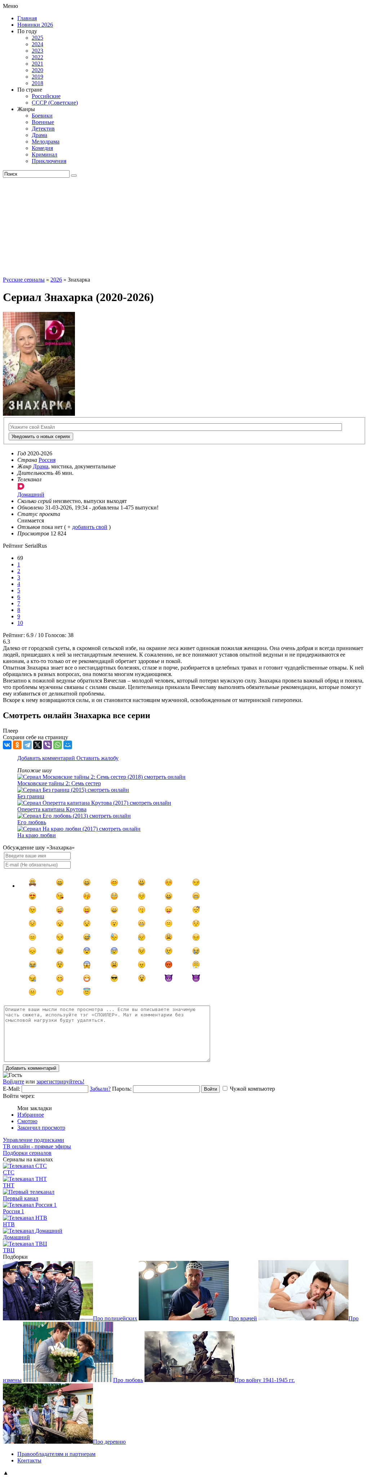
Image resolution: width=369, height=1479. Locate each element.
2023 (37, 51)
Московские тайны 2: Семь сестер (59, 783)
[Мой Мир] (67, 745)
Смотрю (27, 1121)
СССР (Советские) (55, 103)
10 (20, 623)
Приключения (49, 161)
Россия (47, 460)
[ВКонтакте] (7, 745)
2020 (37, 70)
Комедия (42, 148)
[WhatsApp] (57, 745)
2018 (37, 83)
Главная (27, 18)
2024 (37, 44)
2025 (37, 38)
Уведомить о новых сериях (41, 436)
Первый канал (20, 1198)
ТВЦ (9, 1250)
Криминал (44, 154)
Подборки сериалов (27, 1153)
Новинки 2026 (35, 25)
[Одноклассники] (17, 745)
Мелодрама (45, 141)
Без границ (30, 796)
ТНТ (8, 1185)
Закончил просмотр (41, 1128)
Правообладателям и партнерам (56, 1454)
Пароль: (122, 1089)
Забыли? (100, 1089)
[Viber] (47, 745)
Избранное (30, 1115)
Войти (210, 1089)
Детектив (43, 128)
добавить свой (89, 527)
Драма (39, 135)
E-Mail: (11, 1089)
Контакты (29, 1460)
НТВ (9, 1224)
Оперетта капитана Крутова (51, 809)
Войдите (13, 1081)
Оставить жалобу (97, 758)
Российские (46, 96)
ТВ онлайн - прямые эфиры (37, 1146)
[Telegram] (27, 745)
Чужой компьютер (252, 1089)
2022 (37, 57)
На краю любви (36, 835)
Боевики (42, 115)
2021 (37, 64)
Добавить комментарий (46, 758)
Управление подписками (33, 1140)
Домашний (16, 1237)
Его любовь (31, 822)
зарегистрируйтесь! (60, 1081)
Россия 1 (13, 1211)
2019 (37, 77)
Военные (43, 122)
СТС (8, 1172)
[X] (37, 745)
